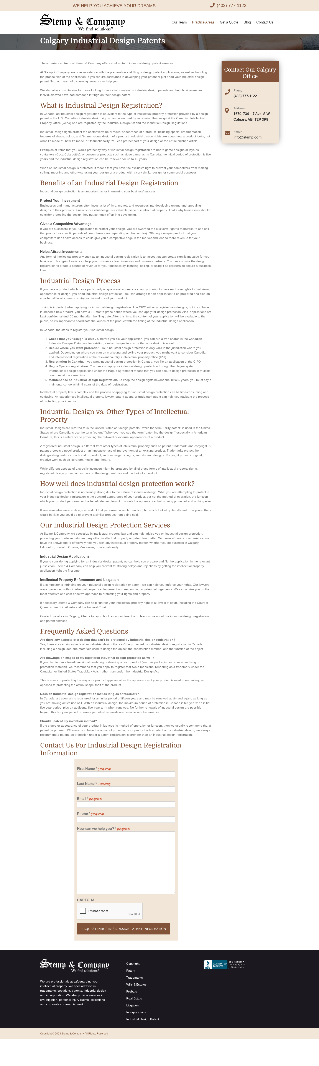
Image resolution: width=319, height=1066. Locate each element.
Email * (89, 799)
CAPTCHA (86, 900)
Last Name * (93, 784)
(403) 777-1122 (245, 96)
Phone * (90, 814)
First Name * (93, 769)
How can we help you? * (103, 829)
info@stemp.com (247, 137)
